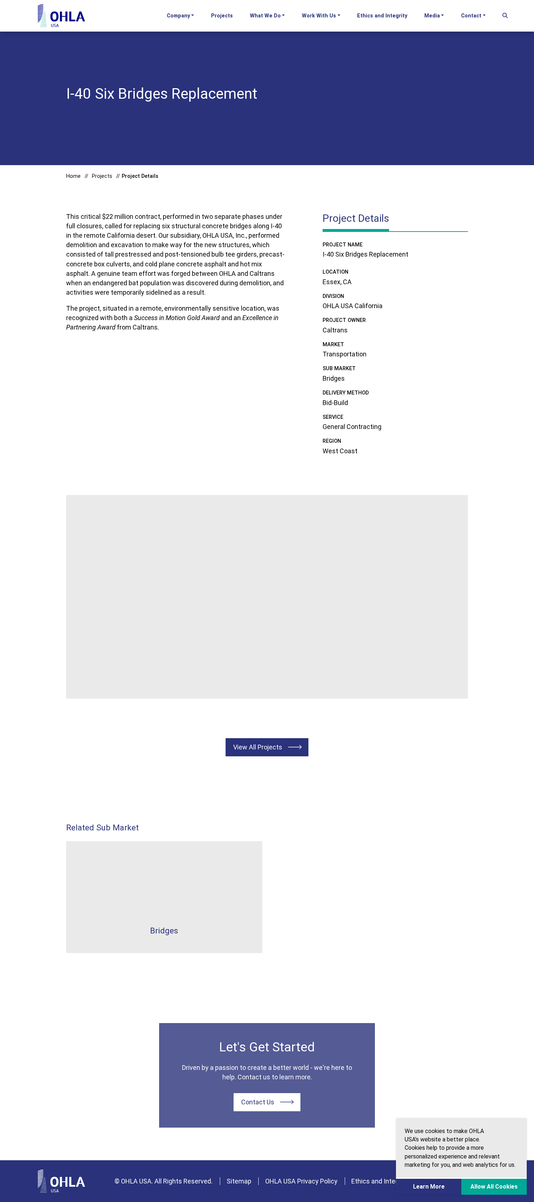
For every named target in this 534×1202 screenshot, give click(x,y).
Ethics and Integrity (382, 16)
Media (432, 16)
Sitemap (239, 1181)
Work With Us (319, 16)
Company (178, 16)
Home (73, 176)
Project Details (140, 176)
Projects (222, 16)
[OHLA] (61, 1181)
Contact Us (257, 1102)
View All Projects (257, 747)
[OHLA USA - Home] (61, 15)
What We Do (265, 16)
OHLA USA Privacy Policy (301, 1181)
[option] (267, 597)
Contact (471, 16)
